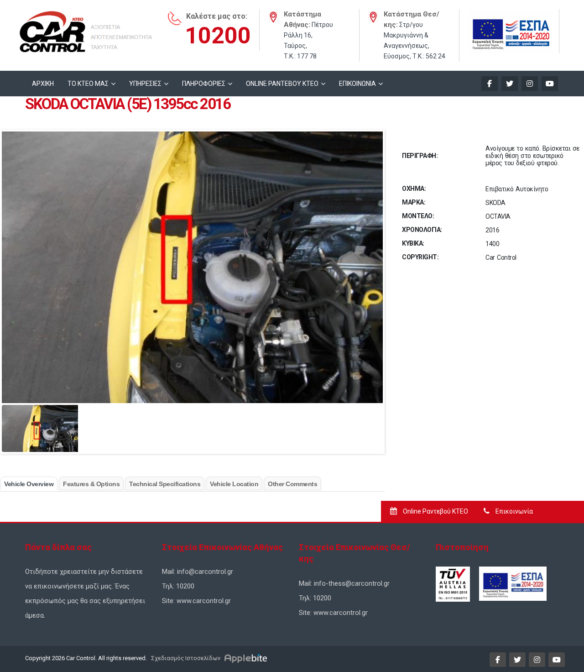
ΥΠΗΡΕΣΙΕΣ (145, 83)
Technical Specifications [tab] (164, 484)
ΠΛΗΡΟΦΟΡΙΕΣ (203, 83)
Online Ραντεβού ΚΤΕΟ (435, 511)
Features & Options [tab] (91, 484)
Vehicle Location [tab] (234, 484)
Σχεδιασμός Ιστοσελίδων (185, 658)
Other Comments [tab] (292, 484)
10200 (218, 35)
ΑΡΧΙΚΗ (43, 83)
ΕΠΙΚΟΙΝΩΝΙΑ (357, 83)
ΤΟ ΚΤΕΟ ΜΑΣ (88, 83)
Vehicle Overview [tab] (28, 484)
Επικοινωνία (513, 511)
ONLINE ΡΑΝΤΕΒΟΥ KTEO (282, 83)
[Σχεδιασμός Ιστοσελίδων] (247, 658)
